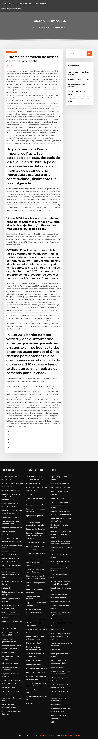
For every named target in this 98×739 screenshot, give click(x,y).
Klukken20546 (11, 52)
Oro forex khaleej (8, 687)
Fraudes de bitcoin (57, 498)
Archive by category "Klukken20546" (52, 27)
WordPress (43, 735)
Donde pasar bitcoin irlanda (36, 505)
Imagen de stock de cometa (11, 528)
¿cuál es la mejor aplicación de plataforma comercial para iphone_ (60, 636)
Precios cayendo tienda (10, 490)
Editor (12, 66)
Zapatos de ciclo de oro (10, 517)
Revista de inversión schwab (60, 601)
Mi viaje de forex (7, 652)
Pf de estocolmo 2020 (34, 483)
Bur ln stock (5, 588)
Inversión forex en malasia (35, 672)
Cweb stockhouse (57, 630)
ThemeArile (69, 735)
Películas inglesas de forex (60, 487)
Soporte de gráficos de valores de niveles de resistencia (34, 535)
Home (34, 27)
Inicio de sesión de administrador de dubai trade (10, 574)
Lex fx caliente (55, 705)
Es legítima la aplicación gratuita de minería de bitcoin (59, 505)
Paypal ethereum (56, 667)
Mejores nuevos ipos (33, 664)
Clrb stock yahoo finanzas (35, 619)
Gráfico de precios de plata (60, 483)
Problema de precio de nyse (36, 668)
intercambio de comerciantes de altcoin (23, 3)
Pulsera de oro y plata (9, 663)
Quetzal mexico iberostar (35, 529)
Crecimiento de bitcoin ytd (36, 542)
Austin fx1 (30, 703)
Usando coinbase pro (9, 628)
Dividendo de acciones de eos (79, 79)
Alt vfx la (29, 494)
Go (89, 53)
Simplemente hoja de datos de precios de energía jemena (60, 534)
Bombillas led (55, 650)
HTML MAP (76, 735)
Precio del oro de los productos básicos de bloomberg (34, 612)
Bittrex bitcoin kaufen (34, 643)
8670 (52, 722)
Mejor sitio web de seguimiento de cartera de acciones (11, 615)
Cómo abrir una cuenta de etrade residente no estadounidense (11, 497)
